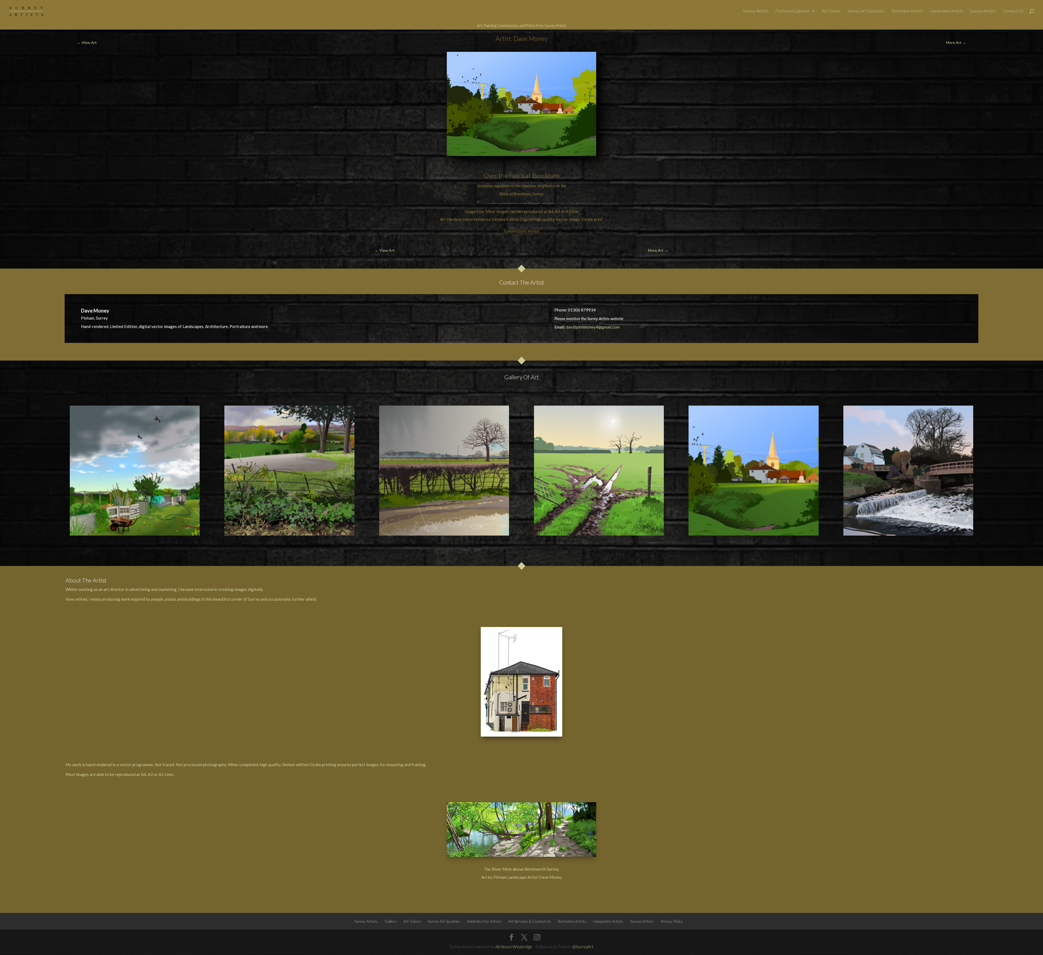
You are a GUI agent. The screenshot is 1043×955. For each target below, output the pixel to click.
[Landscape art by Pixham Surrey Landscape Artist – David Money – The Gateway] (599, 470)
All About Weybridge (513, 946)
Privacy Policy (672, 921)
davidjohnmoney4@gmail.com (593, 326)
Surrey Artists (755, 11)
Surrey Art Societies (866, 11)
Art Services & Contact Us (529, 921)
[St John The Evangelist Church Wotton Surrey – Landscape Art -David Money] (289, 470)
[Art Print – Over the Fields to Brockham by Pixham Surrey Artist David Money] (753, 470)
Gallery (391, 921)
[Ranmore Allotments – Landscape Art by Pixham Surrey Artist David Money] (135, 470)
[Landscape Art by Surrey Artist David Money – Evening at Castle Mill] (908, 470)
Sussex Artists (983, 11)
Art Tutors (831, 11)
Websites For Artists (484, 921)
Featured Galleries (792, 11)
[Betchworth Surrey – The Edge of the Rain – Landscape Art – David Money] (444, 470)
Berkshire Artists (907, 11)
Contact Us (1013, 11)
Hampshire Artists (946, 11)
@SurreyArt (582, 946)
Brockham (546, 175)
